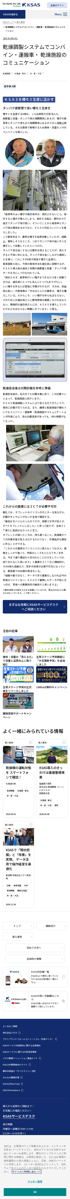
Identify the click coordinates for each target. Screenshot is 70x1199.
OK (35, 1192)
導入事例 (20, 22)
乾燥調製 (6, 73)
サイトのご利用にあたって (26, 1171)
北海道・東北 (20, 73)
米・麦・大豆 (35, 73)
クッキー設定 (35, 1181)
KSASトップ (8, 22)
